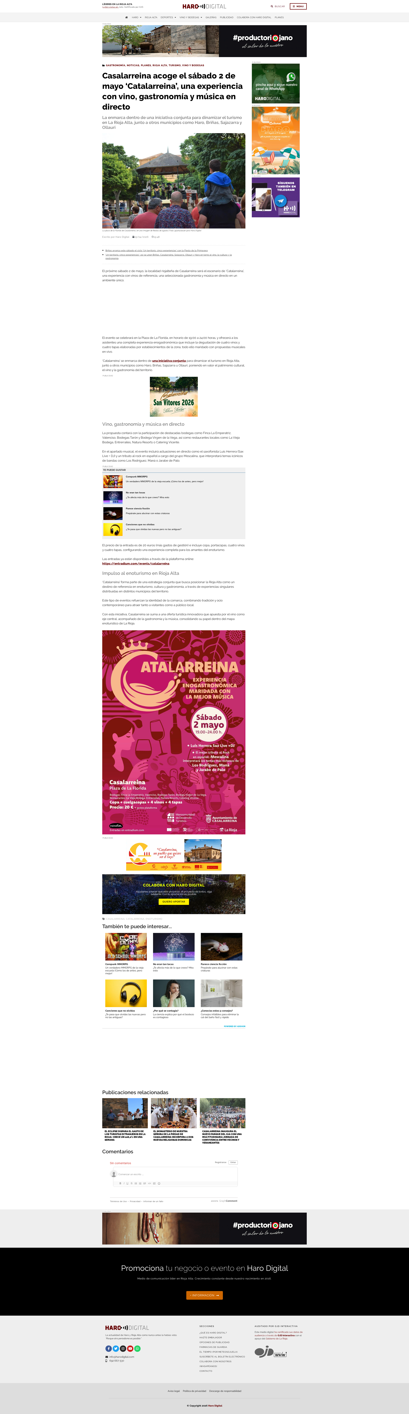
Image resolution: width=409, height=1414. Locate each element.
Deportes (167, 17)
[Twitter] (116, 1348)
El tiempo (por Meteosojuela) (219, 1352)
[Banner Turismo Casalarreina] (174, 868)
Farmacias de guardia (213, 1347)
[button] (274, 51)
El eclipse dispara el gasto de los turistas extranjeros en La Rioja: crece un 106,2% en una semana (125, 1135)
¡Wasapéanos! (208, 1366)
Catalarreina (135, 919)
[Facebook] (108, 1348)
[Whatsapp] (137, 1348)
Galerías (211, 17)
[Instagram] (123, 1348)
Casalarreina (115, 919)
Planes (279, 17)
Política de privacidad (194, 1391)
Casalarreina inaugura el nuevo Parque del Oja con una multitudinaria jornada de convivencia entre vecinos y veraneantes (222, 1137)
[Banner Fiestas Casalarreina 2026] (174, 414)
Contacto (206, 1371)
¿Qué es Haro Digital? (213, 1333)
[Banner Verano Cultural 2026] (276, 172)
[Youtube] (130, 1348)
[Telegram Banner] (276, 215)
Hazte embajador (211, 1337)
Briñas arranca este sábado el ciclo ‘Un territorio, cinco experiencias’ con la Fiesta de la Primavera (156, 250)
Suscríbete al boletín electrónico (222, 1356)
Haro (135, 17)
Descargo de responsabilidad (225, 1391)
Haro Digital (215, 1405)
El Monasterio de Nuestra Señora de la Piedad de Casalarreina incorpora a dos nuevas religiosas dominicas (173, 1135)
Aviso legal (174, 1391)
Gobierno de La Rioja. (277, 1338)
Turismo (175, 65)
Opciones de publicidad (215, 1342)
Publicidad (226, 17)
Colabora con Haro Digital (254, 17)
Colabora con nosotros (216, 1361)
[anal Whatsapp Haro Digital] (276, 101)
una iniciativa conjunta (169, 360)
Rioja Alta (151, 17)
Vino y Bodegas (189, 17)
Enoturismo (154, 919)
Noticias (133, 65)
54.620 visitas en (110, 7)
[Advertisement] (173, 309)
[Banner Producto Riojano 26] (204, 1242)
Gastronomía (115, 65)
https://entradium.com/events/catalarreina (135, 563)
